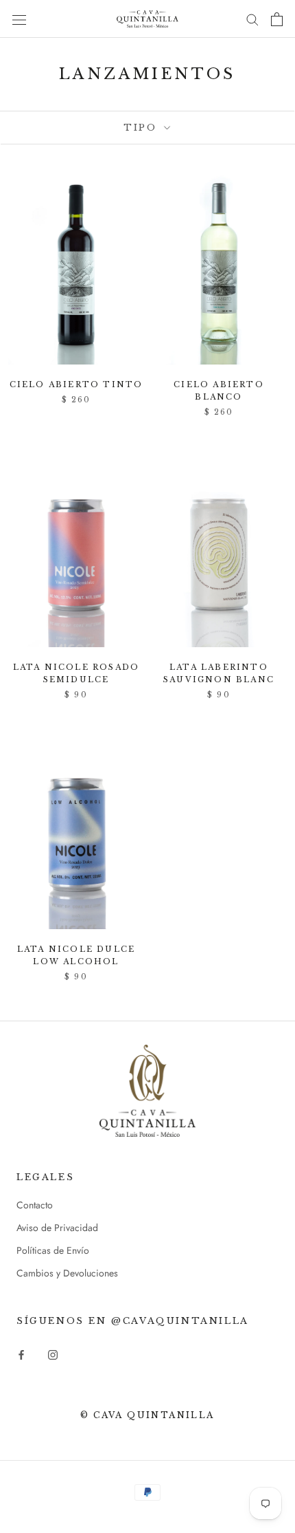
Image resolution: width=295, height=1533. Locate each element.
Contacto (34, 1205)
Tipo (142, 127)
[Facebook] (21, 1354)
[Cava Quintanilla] (147, 1090)
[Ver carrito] (277, 19)
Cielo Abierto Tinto (76, 384)
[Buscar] (252, 19)
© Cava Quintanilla (147, 1415)
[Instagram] (53, 1354)
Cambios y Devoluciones (67, 1273)
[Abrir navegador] (19, 19)
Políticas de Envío (52, 1250)
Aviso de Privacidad (57, 1228)
